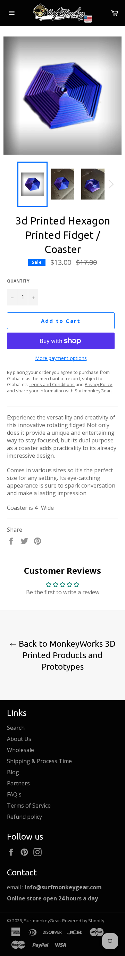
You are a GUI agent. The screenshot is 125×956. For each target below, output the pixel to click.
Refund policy (24, 816)
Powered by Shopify (83, 920)
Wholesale (20, 750)
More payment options (61, 358)
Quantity (18, 281)
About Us (19, 739)
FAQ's (14, 794)
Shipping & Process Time (39, 761)
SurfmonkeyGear (42, 920)
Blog (13, 772)
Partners (18, 783)
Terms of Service (29, 805)
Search (16, 728)
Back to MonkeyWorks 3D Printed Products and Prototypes (66, 655)
